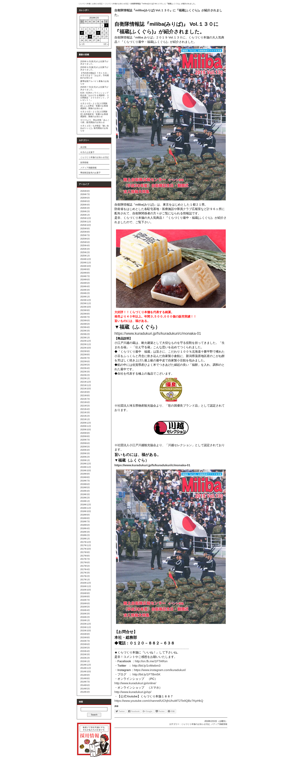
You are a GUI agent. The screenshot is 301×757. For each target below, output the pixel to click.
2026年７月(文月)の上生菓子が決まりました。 (94, 88)
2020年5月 (85, 447)
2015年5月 (85, 648)
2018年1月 (85, 538)
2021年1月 (85, 419)
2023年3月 (85, 331)
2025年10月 (85, 225)
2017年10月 (85, 549)
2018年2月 (85, 535)
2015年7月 (85, 641)
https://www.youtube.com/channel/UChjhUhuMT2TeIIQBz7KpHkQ (158, 700)
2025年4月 (85, 245)
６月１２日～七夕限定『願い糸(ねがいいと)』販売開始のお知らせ (94, 128)
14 (98, 33)
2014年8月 (85, 678)
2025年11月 (85, 221)
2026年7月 (85, 194)
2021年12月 (85, 382)
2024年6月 (85, 279)
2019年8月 (85, 477)
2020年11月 (85, 426)
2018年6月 (85, 525)
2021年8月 (85, 395)
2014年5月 (85, 688)
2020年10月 (85, 429)
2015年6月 (85, 644)
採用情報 (84, 162)
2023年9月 (85, 310)
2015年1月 (85, 661)
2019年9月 (85, 474)
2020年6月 (85, 443)
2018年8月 (85, 518)
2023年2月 (85, 334)
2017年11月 (85, 545)
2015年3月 (85, 654)
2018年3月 (85, 532)
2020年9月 (85, 433)
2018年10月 (85, 511)
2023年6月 (85, 320)
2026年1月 (85, 215)
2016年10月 (85, 590)
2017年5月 (85, 566)
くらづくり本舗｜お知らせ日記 (90, 4)
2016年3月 (85, 613)
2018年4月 (85, 528)
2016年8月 (85, 596)
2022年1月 (85, 378)
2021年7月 (85, 399)
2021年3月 (85, 412)
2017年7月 (85, 559)
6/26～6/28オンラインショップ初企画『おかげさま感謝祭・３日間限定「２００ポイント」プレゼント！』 (94, 96)
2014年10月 (85, 671)
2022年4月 (85, 368)
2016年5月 (85, 607)
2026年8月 (85, 191)
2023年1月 (85, 337)
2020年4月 (85, 450)
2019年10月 (85, 470)
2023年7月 (85, 317)
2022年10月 (85, 348)
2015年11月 (85, 627)
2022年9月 (85, 351)
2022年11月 (85, 344)
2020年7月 (85, 440)
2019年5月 (85, 487)
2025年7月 (85, 235)
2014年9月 (85, 675)
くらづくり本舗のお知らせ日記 (116, 4)
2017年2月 (85, 576)
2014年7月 (85, 682)
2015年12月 (85, 624)
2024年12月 (85, 259)
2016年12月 (85, 583)
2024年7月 (85, 276)
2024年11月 (85, 262)
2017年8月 (85, 556)
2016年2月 (85, 617)
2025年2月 (85, 252)
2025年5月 (85, 242)
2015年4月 (85, 651)
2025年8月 (85, 232)
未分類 (83, 147)
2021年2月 (85, 416)
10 (82, 33)
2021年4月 (85, 409)
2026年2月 (85, 211)
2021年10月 (85, 388)
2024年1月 (85, 296)
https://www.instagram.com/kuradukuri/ (160, 670)
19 (90, 36)
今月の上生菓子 (87, 152)
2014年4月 (85, 692)
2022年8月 (85, 354)
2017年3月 (85, 573)
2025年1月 (85, 256)
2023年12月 (85, 300)
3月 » (105, 44)
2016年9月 (85, 593)
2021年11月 (85, 385)
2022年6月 (85, 361)
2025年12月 (85, 218)
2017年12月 (85, 542)
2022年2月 (85, 375)
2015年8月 (85, 637)
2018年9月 (85, 515)
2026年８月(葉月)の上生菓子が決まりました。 (94, 68)
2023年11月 (85, 303)
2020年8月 (85, 436)
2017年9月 (85, 552)
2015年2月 (85, 658)
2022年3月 (85, 371)
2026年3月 (85, 208)
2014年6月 (85, 685)
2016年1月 (85, 620)
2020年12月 (85, 423)
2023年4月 (85, 327)
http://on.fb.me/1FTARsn (151, 661)
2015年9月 (85, 634)
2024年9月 (85, 269)
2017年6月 (85, 562)
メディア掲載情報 (88, 167)
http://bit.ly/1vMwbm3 (146, 665)
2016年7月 (85, 600)
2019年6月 (85, 484)
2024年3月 (85, 290)
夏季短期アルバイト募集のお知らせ (94, 82)
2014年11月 (85, 668)
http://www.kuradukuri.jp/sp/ (132, 692)
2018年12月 (85, 504)
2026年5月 (85, 201)
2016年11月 (85, 586)
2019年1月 (85, 501)
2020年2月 (85, 457)
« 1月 (82, 44)
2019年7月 (85, 481)
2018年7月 (85, 521)
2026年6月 (85, 198)
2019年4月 (85, 491)
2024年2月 (85, 293)
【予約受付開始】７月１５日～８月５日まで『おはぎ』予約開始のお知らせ (94, 75)
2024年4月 (85, 286)
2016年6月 (85, 603)
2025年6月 (85, 239)
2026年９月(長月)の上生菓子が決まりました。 (94, 62)
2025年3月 (85, 249)
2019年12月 (85, 463)
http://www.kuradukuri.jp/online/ (135, 683)
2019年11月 (85, 467)
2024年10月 (85, 266)
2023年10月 (85, 307)
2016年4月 (85, 610)
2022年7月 (85, 358)
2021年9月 (85, 392)
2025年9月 (85, 228)
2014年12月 (85, 665)
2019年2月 (85, 498)
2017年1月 (85, 579)
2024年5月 (85, 283)
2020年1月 (85, 460)
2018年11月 (85, 508)
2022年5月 (85, 365)
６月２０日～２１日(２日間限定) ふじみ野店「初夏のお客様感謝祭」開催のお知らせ (94, 106)
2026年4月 (85, 205)
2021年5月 (85, 406)
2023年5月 (85, 324)
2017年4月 (85, 569)
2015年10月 (85, 630)
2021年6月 (85, 402)
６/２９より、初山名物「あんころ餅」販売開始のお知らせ (94, 121)
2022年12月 (85, 341)
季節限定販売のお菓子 (90, 173)
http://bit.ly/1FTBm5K (146, 674)
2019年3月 (85, 494)
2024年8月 (85, 273)
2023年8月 (85, 314)
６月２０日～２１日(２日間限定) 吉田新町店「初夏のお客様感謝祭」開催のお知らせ (94, 114)
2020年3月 (85, 453)
